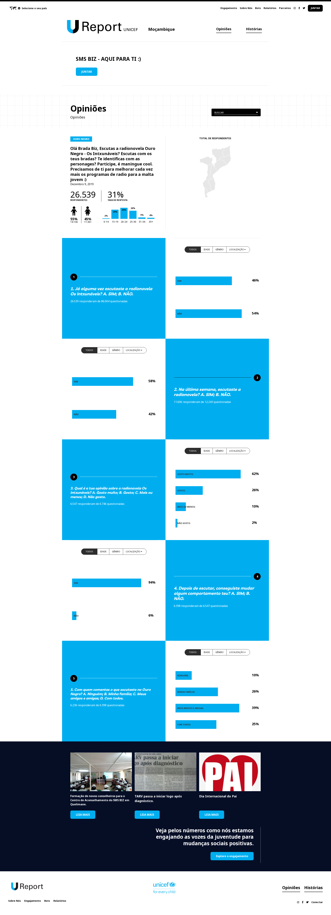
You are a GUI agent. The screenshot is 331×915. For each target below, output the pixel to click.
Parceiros (285, 8)
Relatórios (270, 8)
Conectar (317, 902)
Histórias (254, 29)
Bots (258, 8)
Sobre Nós (246, 8)
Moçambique (161, 29)
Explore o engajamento (232, 856)
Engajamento (228, 8)
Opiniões (223, 29)
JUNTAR (315, 8)
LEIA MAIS (83, 815)
